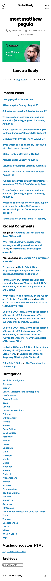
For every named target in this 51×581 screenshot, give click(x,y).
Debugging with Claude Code (17, 99)
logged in (21, 79)
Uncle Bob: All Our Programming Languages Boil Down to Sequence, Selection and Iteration (22, 270)
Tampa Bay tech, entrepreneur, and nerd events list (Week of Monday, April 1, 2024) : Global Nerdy (25, 283)
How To (6, 440)
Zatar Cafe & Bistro (12, 363)
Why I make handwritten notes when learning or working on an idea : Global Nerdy (22, 245)
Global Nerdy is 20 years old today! (20, 154)
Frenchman (8, 267)
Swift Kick (7, 500)
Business (7, 384)
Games (6, 425)
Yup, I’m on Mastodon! (14, 551)
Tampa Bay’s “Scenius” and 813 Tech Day (24, 218)
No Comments (27, 34)
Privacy (6, 481)
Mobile (6, 459)
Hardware (7, 436)
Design (6, 406)
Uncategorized (10, 523)
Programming (9, 489)
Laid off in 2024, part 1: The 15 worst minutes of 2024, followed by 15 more (24, 302)
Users (5, 526)
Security (7, 496)
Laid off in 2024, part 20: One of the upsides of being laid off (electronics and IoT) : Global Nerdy (25, 315)
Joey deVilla (17, 30)
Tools (5, 515)
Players (6, 470)
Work (5, 538)
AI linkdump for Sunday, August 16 (20, 160)
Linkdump (7, 448)
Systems (7, 504)
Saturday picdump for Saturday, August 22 (24, 111)
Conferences (9, 395)
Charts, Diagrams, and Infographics (20, 391)
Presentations (9, 478)
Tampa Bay (8, 508)
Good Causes (9, 433)
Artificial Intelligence (13, 380)
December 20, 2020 (36, 30)
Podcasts (7, 474)
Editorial (6, 414)
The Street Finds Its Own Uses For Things (24, 511)
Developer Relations (13, 410)
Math (5, 451)
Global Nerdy (25, 5)
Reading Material (11, 493)
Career (6, 388)
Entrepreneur (9, 418)
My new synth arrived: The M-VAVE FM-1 (23, 139)
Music (5, 463)
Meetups (7, 455)
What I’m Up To (10, 534)
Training (6, 519)
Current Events (10, 399)
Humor (6, 444)
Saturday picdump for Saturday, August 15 (24, 165)
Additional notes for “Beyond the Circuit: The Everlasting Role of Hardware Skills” (24, 338)
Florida (6, 421)
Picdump (7, 466)
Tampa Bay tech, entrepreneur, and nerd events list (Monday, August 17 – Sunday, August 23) (23, 193)
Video (5, 530)
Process (6, 485)
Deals (5, 403)
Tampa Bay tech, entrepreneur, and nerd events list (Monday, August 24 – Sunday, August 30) (24, 120)
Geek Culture (9, 429)
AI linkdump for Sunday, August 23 (20, 105)
